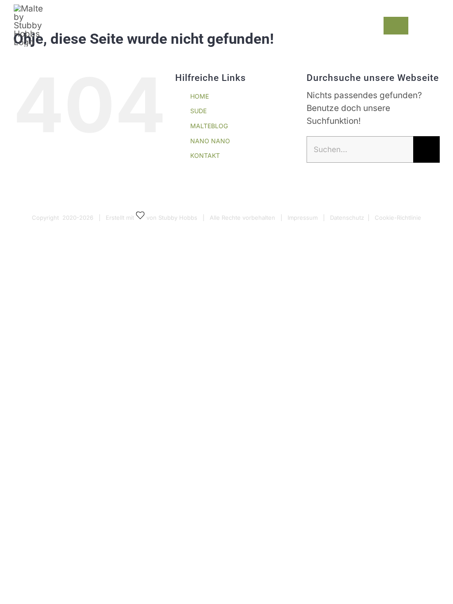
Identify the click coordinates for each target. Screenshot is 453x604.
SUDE (198, 111)
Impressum (303, 217)
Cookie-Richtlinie (398, 217)
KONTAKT (205, 155)
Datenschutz (347, 217)
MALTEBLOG (209, 126)
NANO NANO (210, 141)
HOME (199, 96)
